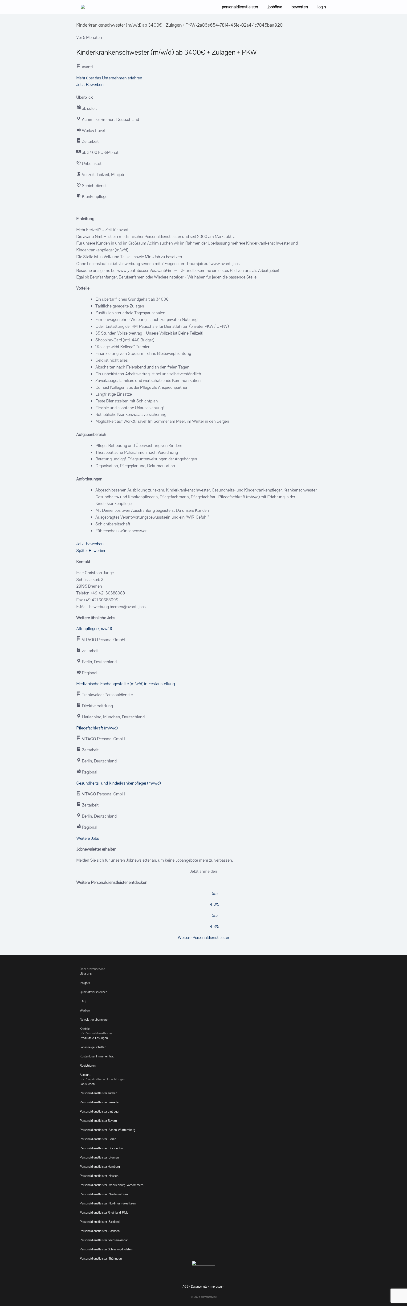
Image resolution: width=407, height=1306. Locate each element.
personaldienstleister (240, 6)
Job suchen (87, 1084)
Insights (85, 983)
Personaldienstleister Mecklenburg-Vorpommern (111, 1185)
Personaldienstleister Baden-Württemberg (107, 1130)
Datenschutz (199, 1287)
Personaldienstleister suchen (98, 1093)
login (321, 6)
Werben (85, 1010)
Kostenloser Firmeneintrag (97, 1056)
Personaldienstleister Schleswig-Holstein (106, 1249)
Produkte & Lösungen (94, 1038)
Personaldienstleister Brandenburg (102, 1148)
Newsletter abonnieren (94, 1020)
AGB (185, 1287)
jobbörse (275, 6)
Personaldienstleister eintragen (100, 1111)
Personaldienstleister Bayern (98, 1121)
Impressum (217, 1287)
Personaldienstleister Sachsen (100, 1231)
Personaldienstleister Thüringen (101, 1259)
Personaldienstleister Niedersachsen (104, 1194)
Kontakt (85, 1029)
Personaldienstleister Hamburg (100, 1167)
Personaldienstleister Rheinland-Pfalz (104, 1213)
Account (85, 1075)
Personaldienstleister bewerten (100, 1102)
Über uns (86, 974)
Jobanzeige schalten (93, 1047)
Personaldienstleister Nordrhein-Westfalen (108, 1203)
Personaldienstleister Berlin (98, 1139)
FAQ (82, 1001)
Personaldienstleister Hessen (99, 1176)
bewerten (300, 6)
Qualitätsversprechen (93, 992)
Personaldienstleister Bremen (99, 1157)
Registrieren (88, 1066)
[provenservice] (83, 7)
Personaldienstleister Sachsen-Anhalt (104, 1240)
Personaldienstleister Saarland (100, 1222)
